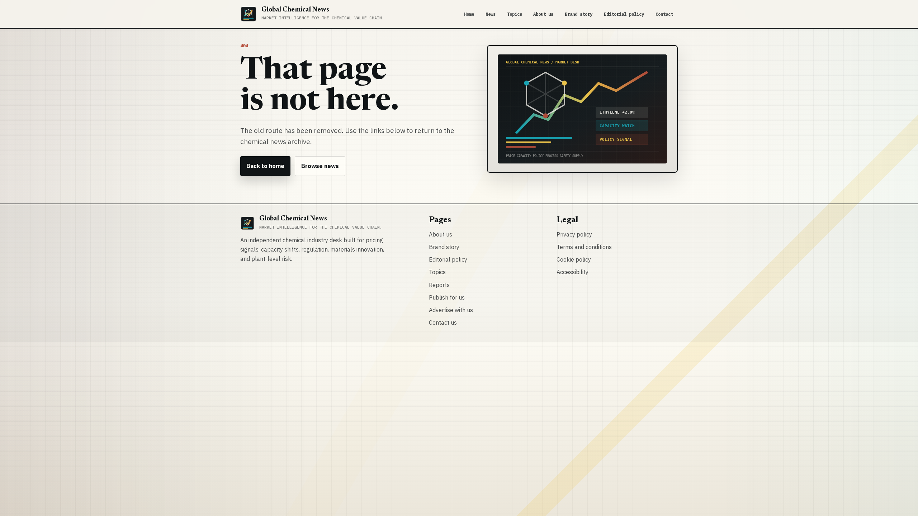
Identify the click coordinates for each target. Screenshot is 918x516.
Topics (514, 14)
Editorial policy (624, 14)
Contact (664, 14)
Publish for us (447, 297)
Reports (439, 284)
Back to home (265, 165)
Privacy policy (574, 234)
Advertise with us (451, 310)
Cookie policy (574, 259)
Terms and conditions (584, 246)
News (491, 14)
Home (469, 14)
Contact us (443, 322)
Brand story (578, 14)
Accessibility (572, 272)
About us (543, 14)
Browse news (320, 165)
